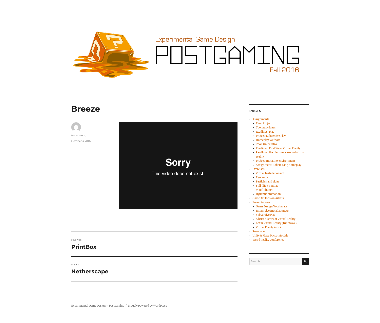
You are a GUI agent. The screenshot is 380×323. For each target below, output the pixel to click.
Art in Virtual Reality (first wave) (276, 223)
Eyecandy (262, 177)
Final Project (264, 123)
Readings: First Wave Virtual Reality (278, 148)
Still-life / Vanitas (267, 185)
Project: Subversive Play (271, 136)
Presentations (261, 202)
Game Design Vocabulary (271, 206)
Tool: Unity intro (266, 144)
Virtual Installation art (270, 173)
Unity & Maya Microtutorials (270, 235)
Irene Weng (78, 135)
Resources (259, 231)
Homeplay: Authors (268, 140)
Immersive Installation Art (272, 210)
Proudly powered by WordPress (147, 305)
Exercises (259, 169)
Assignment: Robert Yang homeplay (278, 165)
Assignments (261, 119)
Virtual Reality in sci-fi (270, 227)
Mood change (264, 190)
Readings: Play (265, 131)
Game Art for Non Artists (268, 198)
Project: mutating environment (275, 160)
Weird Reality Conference (268, 239)
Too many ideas (266, 127)
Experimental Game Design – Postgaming (97, 305)
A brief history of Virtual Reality (275, 219)
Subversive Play (265, 215)
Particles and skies (267, 181)
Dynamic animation (268, 194)
